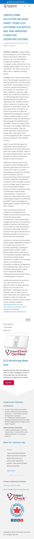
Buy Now (8, 382)
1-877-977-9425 (20, 1)
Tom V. (9, 450)
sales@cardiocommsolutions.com (14, 312)
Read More (11, 471)
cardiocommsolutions (10, 43)
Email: (5, 489)
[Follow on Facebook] (12, 520)
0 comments (12, 45)
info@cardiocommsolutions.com (18, 489)
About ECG (7, 330)
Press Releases (8, 324)
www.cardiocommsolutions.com (14, 307)
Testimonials (7, 327)
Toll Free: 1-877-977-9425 (11, 485)
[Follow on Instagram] (21, 520)
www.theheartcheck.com (11, 304)
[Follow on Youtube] (18, 520)
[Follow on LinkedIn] (15, 520)
